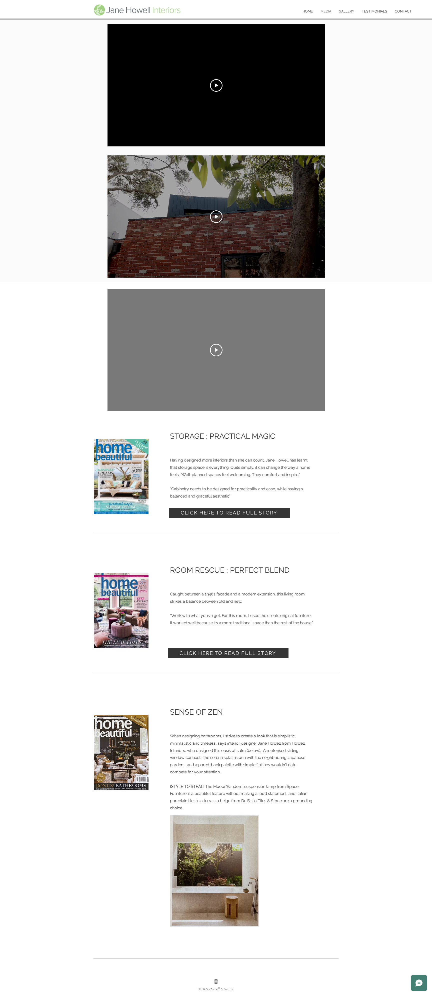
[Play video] (216, 85)
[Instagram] (216, 981)
